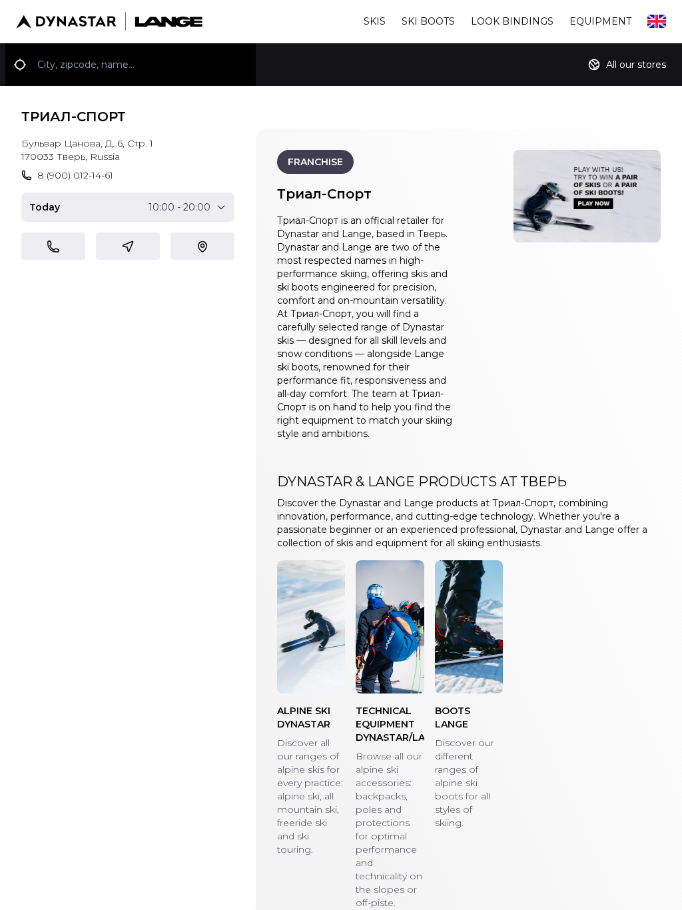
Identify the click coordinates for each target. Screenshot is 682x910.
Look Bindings (512, 21)
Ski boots (428, 21)
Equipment (600, 21)
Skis (375, 21)
